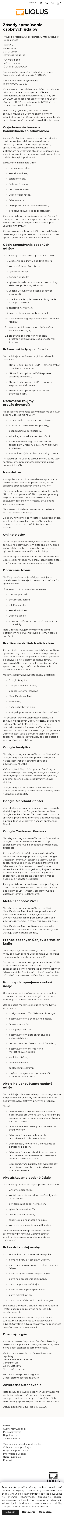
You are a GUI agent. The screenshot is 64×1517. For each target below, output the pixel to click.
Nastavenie (28, 1512)
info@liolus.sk (30, 80)
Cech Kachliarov (11, 1438)
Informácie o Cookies (14, 1454)
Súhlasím (10, 1512)
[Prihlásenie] (40, 3)
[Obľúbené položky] (46, 3)
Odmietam (45, 1512)
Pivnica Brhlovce (12, 1432)
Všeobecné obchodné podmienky (22, 1444)
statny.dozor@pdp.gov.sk (25, 1377)
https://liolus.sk (51, 37)
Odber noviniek (12, 1457)
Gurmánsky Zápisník (14, 1429)
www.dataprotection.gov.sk (24, 1374)
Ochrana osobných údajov (17, 1447)
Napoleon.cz (10, 1435)
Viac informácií (40, 1506)
